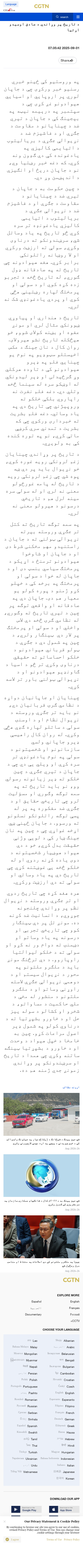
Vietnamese (24, 1471)
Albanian (65, 1340)
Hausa (66, 1432)
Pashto (29, 1393)
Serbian (27, 1412)
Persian (27, 1373)
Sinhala (28, 1419)
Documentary (33, 1314)
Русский (75, 1314)
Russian (27, 1406)
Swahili (27, 1432)
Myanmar (23, 1360)
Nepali (30, 1366)
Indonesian (57, 1458)
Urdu (30, 1465)
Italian (65, 1465)
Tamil (30, 1439)
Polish (29, 1379)
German (64, 1419)
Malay (24, 1347)
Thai (31, 1445)
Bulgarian (62, 1366)
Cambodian (64, 1373)
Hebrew (65, 1439)
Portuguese (24, 1386)
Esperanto (62, 1399)
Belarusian (60, 1353)
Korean (65, 1478)
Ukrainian (24, 1458)
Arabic (63, 1347)
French (64, 1412)
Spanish (27, 1426)
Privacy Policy (72, 1539)
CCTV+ (75, 1321)
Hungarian (62, 1452)
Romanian (26, 1399)
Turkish (28, 1452)
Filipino (64, 1406)
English (75, 1301)
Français (74, 1308)
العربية (36, 1308)
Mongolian (25, 1353)
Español (37, 1301)
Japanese (63, 1471)
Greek (65, 1426)
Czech (66, 1386)
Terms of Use (54, 1539)
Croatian (63, 1379)
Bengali (66, 1360)
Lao (32, 1340)
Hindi (68, 1445)
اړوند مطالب (71, 1087)
